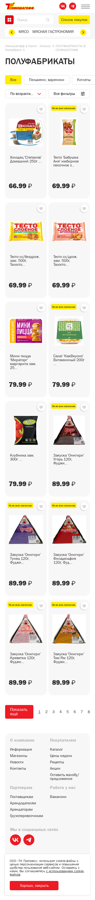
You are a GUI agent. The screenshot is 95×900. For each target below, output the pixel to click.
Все (13, 79)
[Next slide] (83, 32)
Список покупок (74, 19)
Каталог (45, 46)
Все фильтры (64, 93)
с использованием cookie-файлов (47, 873)
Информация (21, 749)
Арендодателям (23, 803)
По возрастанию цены (29, 93)
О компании (22, 740)
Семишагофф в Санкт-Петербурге (21, 48)
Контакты (18, 768)
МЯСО (24, 31)
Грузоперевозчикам (26, 816)
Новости (17, 762)
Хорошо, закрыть (34, 885)
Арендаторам (21, 809)
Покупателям (63, 740)
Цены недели (61, 756)
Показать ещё (18, 712)
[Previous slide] (12, 32)
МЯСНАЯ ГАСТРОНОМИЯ (53, 31)
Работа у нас (63, 788)
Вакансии (58, 797)
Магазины (18, 756)
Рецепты (57, 762)
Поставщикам (21, 797)
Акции (55, 768)
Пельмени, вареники (46, 79)
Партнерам (21, 788)
